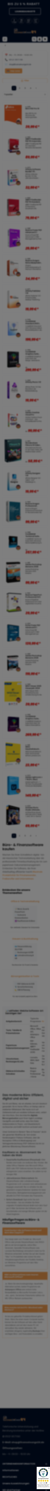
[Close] (46, 3)
